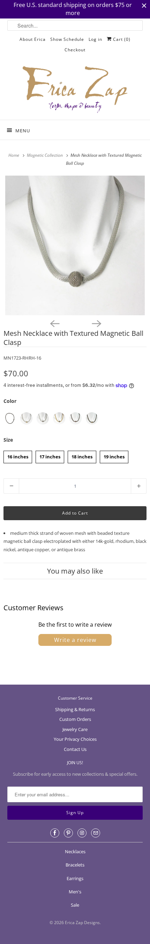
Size (8, 439)
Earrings (75, 878)
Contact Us (75, 749)
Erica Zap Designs (82, 922)
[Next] (96, 323)
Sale (75, 905)
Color (9, 401)
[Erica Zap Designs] (75, 90)
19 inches (114, 455)
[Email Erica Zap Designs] (95, 833)
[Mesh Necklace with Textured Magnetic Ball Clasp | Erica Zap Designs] (75, 245)
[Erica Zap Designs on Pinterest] (68, 833)
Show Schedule (67, 39)
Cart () (121, 39)
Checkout (75, 50)
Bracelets (75, 865)
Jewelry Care (75, 729)
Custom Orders (75, 719)
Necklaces (75, 851)
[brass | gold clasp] (91, 418)
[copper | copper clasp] (75, 418)
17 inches (50, 455)
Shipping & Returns (75, 709)
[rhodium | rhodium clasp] (42, 418)
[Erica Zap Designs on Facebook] (54, 833)
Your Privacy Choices (75, 739)
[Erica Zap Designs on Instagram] (82, 833)
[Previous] (54, 323)
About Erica (33, 39)
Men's (75, 891)
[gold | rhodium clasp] (59, 418)
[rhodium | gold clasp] (26, 418)
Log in (95, 39)
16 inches (18, 455)
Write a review (75, 640)
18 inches (82, 455)
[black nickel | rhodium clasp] (9, 418)
